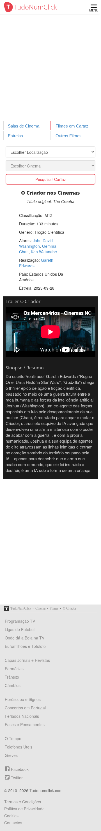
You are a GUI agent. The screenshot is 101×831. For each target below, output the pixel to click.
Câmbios (12, 685)
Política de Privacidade (24, 808)
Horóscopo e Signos (23, 699)
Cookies (11, 815)
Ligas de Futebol (20, 629)
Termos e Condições (22, 801)
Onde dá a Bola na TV (24, 638)
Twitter (17, 777)
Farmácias (14, 668)
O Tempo (13, 738)
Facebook (20, 769)
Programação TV (20, 621)
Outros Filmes (69, 135)
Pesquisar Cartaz (50, 179)
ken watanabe (44, 251)
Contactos (13, 822)
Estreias (15, 135)
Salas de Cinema (23, 126)
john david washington (36, 243)
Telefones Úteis (18, 747)
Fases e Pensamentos (25, 724)
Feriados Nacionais (22, 716)
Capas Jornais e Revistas (27, 660)
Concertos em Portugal (25, 707)
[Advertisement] (50, 67)
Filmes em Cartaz (72, 126)
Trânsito (12, 677)
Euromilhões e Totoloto (25, 646)
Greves (11, 755)
